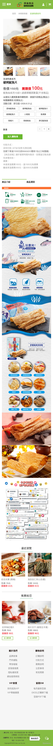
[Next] (45, 42)
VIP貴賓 (13, 683)
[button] (10, 108)
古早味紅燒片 (8, 627)
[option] (13, 570)
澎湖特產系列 (35, 14)
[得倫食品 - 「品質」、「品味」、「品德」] (25, 4)
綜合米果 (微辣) (8, 579)
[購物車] (49, 4)
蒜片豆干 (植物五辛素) (38, 627)
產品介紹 (6, 182)
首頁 (14, 14)
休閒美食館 (22, 14)
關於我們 (13, 651)
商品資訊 (30, 182)
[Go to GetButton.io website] (47, 743)
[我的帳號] (43, 5)
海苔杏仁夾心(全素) (37, 579)
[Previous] (7, 42)
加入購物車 (13, 137)
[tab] (14, 182)
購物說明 (39, 651)
